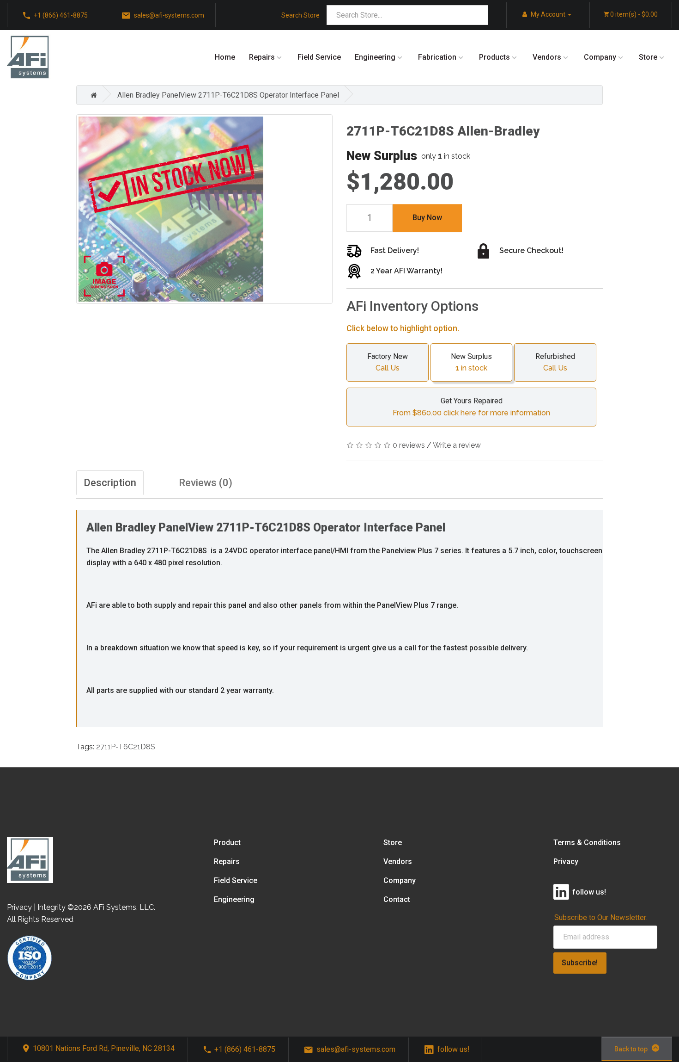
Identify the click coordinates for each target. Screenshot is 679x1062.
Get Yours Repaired (471, 406)
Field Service (319, 57)
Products (494, 57)
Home (225, 57)
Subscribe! (580, 962)
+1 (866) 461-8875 (61, 15)
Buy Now (427, 217)
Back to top (631, 1049)
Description (110, 482)
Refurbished (555, 362)
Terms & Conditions (587, 842)
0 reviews (409, 445)
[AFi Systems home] (30, 859)
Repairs (262, 57)
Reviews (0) (205, 482)
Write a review (457, 445)
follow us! (453, 1049)
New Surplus (471, 362)
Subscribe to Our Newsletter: (601, 917)
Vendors (547, 57)
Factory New (387, 362)
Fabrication (437, 57)
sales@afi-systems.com (169, 15)
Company (600, 57)
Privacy (565, 861)
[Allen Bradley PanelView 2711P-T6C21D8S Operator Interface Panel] (204, 209)
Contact (396, 899)
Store (648, 57)
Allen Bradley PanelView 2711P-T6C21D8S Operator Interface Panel (228, 95)
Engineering (375, 57)
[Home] (91, 95)
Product (227, 842)
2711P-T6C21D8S (125, 746)
